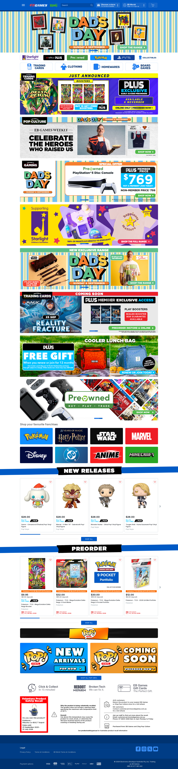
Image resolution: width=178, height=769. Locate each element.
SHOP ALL (89, 539)
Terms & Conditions (42, 752)
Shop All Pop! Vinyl (89, 678)
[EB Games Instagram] (144, 749)
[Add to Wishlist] (50, 482)
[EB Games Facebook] (138, 749)
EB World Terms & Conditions (65, 752)
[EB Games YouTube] (155, 749)
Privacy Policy (25, 752)
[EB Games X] (149, 749)
